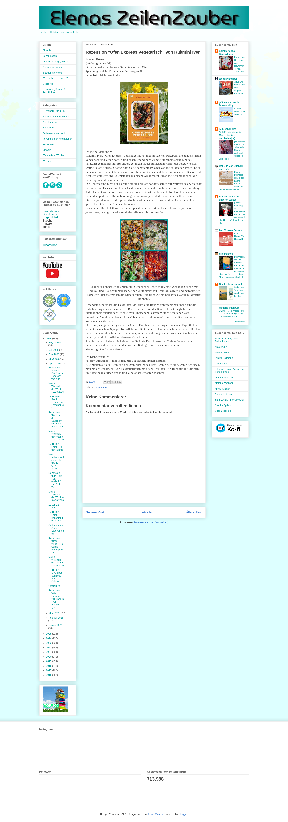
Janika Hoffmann (224, 358)
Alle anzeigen (240, 321)
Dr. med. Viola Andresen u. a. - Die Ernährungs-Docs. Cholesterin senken (231, 314)
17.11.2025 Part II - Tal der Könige (55, 447)
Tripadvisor (50, 245)
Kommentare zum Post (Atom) (150, 522)
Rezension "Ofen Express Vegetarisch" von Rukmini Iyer (56, 599)
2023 (49, 643)
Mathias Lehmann (224, 377)
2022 (49, 647)
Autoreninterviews (52, 67)
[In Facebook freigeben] (116, 382)
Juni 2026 (54, 354)
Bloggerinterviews (52, 72)
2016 (49, 675)
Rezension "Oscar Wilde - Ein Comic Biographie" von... (56, 545)
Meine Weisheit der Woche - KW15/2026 (56, 561)
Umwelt (47, 150)
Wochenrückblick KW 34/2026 (239, 111)
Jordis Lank (221, 363)
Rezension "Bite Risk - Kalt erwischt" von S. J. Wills (55, 480)
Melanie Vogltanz (224, 383)
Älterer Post (194, 512)
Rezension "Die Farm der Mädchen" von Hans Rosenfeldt (55, 419)
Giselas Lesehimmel (230, 284)
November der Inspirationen (57, 138)
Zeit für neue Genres (230, 230)
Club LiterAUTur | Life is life (239, 236)
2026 (49, 338)
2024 (49, 638)
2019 (49, 661)
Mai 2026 (54, 359)
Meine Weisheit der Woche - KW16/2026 (56, 496)
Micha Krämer (222, 388)
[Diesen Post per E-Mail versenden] (105, 382)
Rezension (101, 387)
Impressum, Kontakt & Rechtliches (54, 91)
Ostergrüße (54, 586)
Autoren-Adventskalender (56, 116)
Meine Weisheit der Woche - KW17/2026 (56, 435)
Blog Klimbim (50, 122)
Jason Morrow (155, 814)
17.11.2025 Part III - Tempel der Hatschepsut (56, 402)
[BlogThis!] (109, 382)
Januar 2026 (55, 625)
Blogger (183, 814)
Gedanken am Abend (54, 133)
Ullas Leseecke (223, 411)
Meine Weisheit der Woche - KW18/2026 (56, 387)
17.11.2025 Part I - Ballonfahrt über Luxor (55, 516)
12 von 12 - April (54, 506)
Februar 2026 (56, 617)
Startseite (145, 512)
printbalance (226, 254)
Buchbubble (49, 127)
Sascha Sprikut (223, 405)
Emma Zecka (222, 352)
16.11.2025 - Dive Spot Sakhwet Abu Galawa (55, 576)
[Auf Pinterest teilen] (120, 382)
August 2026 (55, 342)
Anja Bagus (221, 347)
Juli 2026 (54, 350)
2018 (49, 666)
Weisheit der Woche (53, 155)
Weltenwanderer (228, 78)
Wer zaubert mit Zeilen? (55, 78)
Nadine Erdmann (224, 394)
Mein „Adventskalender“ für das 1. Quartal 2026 (56, 461)
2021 (49, 652)
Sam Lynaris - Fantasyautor (229, 399)
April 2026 (54, 363)
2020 (49, 656)
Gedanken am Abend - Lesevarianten (56, 529)
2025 (49, 633)
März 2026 (55, 613)
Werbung (47, 161)
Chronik (47, 50)
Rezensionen (50, 56)
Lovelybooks (51, 211)
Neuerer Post (95, 512)
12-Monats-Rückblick (54, 111)
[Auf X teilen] (112, 382)
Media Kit (48, 84)
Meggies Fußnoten (229, 307)
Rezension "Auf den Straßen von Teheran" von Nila (56, 373)
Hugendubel (50, 217)
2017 (49, 670)
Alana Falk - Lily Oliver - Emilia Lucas (227, 340)
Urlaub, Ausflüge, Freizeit (56, 61)
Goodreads (50, 214)
